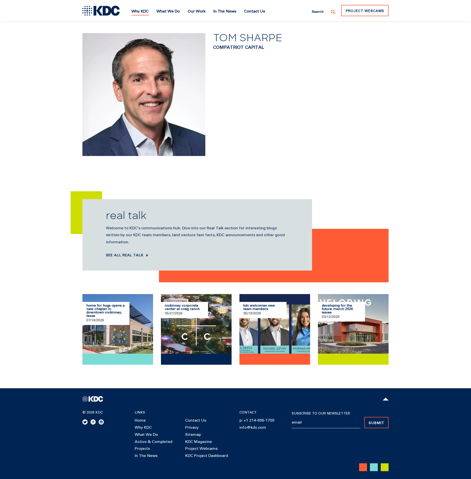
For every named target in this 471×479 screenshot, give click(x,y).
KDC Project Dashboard (206, 456)
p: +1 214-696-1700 (256, 420)
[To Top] (386, 399)
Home (140, 420)
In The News (146, 456)
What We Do (146, 435)
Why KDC (143, 427)
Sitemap (193, 435)
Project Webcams (365, 11)
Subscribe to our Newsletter (321, 413)
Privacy (192, 427)
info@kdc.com (252, 427)
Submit (376, 423)
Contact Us (195, 420)
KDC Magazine (198, 442)
